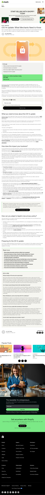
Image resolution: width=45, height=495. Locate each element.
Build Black (18, 471)
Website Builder (33, 471)
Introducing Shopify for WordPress (11, 257)
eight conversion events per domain (29, 183)
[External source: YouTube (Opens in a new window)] (8, 492)
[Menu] (43, 2)
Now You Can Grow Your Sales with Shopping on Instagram (16, 262)
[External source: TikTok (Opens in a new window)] (13, 492)
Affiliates (3, 454)
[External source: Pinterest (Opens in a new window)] (18, 492)
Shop (3, 468)
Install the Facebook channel (22, 209)
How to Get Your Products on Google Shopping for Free (16, 267)
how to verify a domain (13, 191)
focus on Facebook (6, 140)
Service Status (5, 460)
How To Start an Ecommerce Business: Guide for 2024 (15, 265)
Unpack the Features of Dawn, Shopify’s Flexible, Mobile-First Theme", (19, 254)
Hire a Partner (19, 451)
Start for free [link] (22, 108)
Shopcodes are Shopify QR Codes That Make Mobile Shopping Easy (18, 255)
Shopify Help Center (20, 448)
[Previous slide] (19, 361)
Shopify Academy (19, 454)
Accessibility (18, 474)
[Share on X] (40, 333)
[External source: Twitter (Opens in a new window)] (5, 492)
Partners (3, 451)
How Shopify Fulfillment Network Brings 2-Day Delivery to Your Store (18, 260)
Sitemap (29, 485)
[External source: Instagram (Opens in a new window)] (10, 492)
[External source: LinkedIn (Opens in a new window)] (16, 492)
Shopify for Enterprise (6, 477)
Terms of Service (15, 485)
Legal (3, 457)
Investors (3, 448)
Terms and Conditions (25, 412)
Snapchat (9, 198)
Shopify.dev (32, 445)
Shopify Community (20, 457)
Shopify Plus (4, 474)
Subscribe (22, 409)
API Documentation (34, 448)
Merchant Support (19, 445)
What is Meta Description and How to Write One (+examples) (17, 252)
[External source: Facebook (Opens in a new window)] (2, 492)
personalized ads (5, 85)
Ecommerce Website (34, 474)
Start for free (38, 1)
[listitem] (23, 352)
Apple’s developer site (16, 151)
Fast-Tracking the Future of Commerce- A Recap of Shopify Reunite (18, 264)
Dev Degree (32, 451)
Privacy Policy (34, 412)
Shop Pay (4, 471)
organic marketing (17, 229)
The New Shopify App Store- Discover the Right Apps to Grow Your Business (20, 259)
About (3, 445)
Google (3, 198)
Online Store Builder (34, 468)
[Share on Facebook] (38, 333)
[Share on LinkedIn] (42, 333)
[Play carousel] (22, 361)
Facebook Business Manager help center (31, 197)
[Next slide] (25, 361)
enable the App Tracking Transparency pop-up (22, 225)
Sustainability (18, 468)
